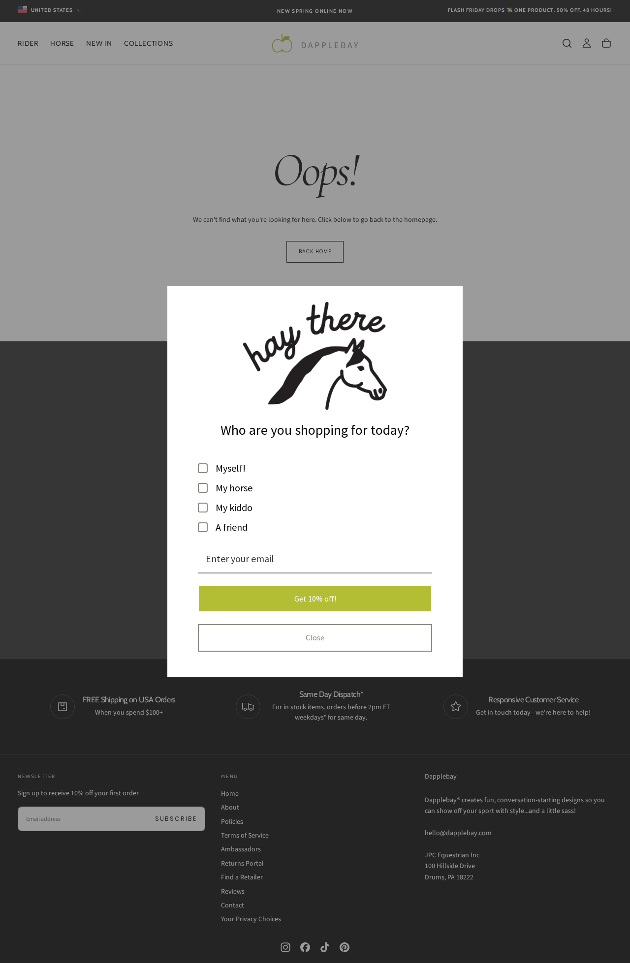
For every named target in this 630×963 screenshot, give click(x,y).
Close (315, 637)
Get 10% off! (315, 598)
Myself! (231, 468)
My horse (234, 488)
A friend (232, 527)
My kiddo (234, 507)
